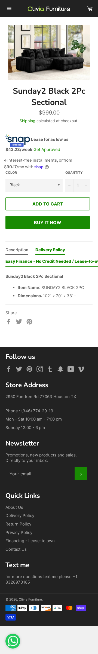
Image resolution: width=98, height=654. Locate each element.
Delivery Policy (19, 515)
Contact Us (16, 549)
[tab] (16, 251)
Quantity (74, 172)
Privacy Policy (18, 532)
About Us (14, 507)
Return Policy (18, 524)
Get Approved (46, 149)
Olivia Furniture (30, 599)
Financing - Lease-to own (30, 540)
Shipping (27, 120)
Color (11, 172)
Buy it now (47, 222)
